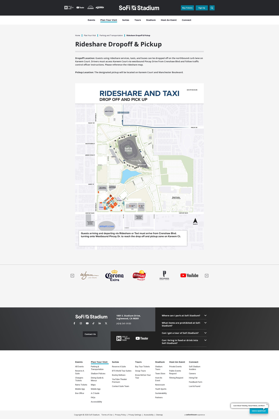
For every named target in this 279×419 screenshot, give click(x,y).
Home (77, 35)
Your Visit (99, 361)
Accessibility (149, 415)
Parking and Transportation (111, 35)
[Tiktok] (93, 322)
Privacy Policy (120, 415)
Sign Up (201, 8)
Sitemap (159, 415)
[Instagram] (81, 324)
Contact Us (90, 334)
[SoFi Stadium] (139, 8)
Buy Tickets (187, 8)
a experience (194, 415)
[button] (72, 275)
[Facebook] (74, 324)
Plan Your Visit (90, 35)
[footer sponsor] (89, 275)
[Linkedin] (99, 324)
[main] (139, 132)
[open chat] (259, 411)
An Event (177, 361)
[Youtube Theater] (142, 338)
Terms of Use (106, 415)
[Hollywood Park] (123, 338)
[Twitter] (106, 324)
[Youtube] (87, 324)
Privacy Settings (134, 415)
